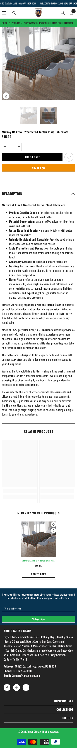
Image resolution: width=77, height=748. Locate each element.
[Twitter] (26, 687)
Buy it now (38, 168)
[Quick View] (53, 530)
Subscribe (38, 619)
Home (4, 22)
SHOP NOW (31, 3)
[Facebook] (7, 687)
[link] (20, 491)
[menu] (4, 13)
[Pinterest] (16, 687)
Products (15, 22)
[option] (38, 63)
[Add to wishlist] (68, 157)
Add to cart (32, 157)
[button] (38, 193)
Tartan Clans (33, 731)
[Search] (14, 13)
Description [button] (12, 193)
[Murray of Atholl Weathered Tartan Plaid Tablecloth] (38, 539)
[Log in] (63, 13)
